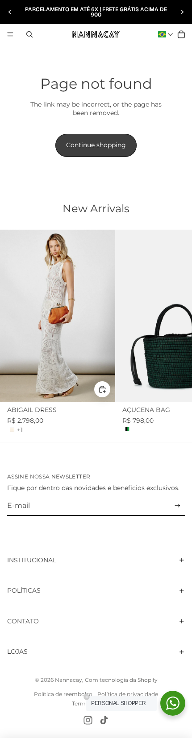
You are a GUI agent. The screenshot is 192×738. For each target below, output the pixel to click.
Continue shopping (96, 145)
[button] (166, 34)
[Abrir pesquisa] (29, 34)
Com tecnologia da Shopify (121, 679)
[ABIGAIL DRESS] (57, 316)
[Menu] (10, 34)
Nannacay (68, 679)
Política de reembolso (63, 694)
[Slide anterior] (10, 12)
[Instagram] (88, 720)
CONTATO (23, 621)
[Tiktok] (104, 720)
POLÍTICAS (24, 590)
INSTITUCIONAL (31, 560)
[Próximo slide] (182, 12)
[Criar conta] (177, 506)
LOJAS (17, 651)
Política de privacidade (127, 694)
